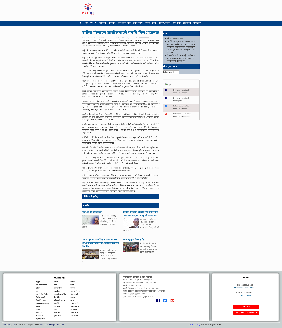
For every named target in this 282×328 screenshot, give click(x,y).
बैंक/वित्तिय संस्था (124, 23)
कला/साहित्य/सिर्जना (42, 294)
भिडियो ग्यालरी (40, 297)
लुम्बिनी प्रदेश (57, 315)
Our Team (246, 306)
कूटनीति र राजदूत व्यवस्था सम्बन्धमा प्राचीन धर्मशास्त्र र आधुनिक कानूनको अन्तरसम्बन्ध (181, 43)
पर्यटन (147, 23)
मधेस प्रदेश (57, 312)
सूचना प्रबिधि (137, 23)
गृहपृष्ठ (38, 282)
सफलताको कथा (75, 291)
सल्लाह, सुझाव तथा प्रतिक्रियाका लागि (247, 312)
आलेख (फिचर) (58, 288)
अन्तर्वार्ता (112, 23)
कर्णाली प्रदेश (74, 315)
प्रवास (154, 23)
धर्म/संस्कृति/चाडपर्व (59, 300)
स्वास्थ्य (72, 288)
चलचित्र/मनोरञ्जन (75, 303)
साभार (56, 309)
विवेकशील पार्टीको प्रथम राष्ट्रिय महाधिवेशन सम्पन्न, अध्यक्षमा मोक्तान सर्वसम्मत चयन (181, 57)
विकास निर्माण (74, 306)
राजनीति (72, 282)
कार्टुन (72, 300)
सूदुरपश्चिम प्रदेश (40, 319)
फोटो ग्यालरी (74, 294)
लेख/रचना (102, 23)
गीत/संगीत (57, 297)
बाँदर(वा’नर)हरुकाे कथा (175, 38)
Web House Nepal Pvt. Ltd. (211, 324)
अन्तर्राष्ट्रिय (187, 23)
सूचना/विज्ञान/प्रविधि (60, 294)
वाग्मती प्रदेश (74, 312)
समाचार (56, 282)
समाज (55, 285)
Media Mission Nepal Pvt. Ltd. (28, 324)
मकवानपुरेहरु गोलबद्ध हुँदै (176, 61)
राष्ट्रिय (38, 288)
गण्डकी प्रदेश (39, 315)
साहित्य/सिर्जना (164, 23)
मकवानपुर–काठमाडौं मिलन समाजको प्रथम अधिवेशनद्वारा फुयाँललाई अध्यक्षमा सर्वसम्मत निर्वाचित (182, 50)
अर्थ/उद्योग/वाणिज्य (41, 285)
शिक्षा (72, 285)
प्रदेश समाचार (90, 23)
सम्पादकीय (197, 23)
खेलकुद (38, 306)
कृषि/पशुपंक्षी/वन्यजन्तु (42, 303)
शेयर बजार (177, 23)
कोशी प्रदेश (39, 312)
